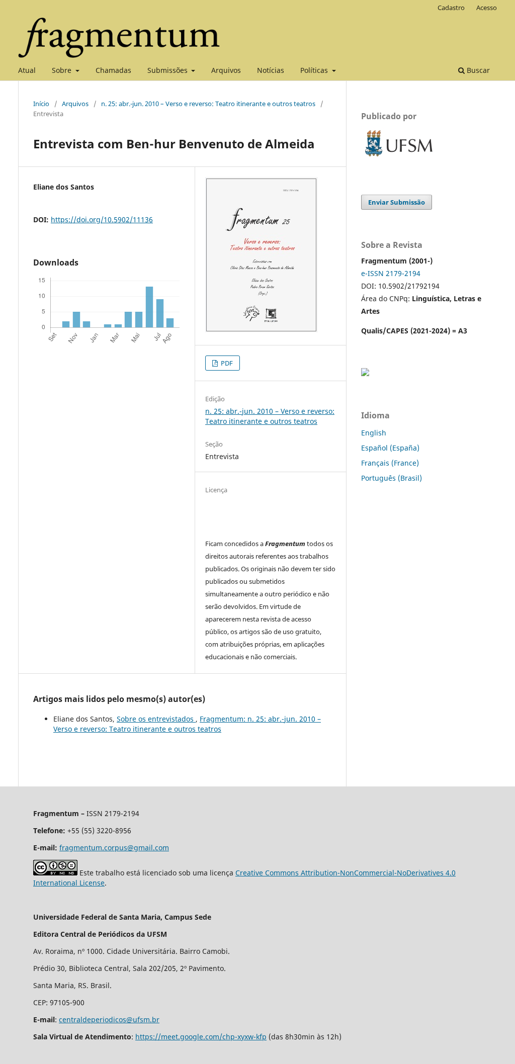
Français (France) (390, 463)
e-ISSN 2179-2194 (390, 273)
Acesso (486, 7)
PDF (226, 363)
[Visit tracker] (365, 373)
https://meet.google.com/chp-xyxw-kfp (201, 1036)
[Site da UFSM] (399, 157)
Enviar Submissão (396, 202)
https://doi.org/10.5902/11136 (102, 219)
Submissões (168, 70)
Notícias (270, 70)
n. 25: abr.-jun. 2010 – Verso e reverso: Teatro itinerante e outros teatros (208, 103)
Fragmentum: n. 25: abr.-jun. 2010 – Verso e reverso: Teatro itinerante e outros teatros (187, 724)
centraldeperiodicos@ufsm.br (109, 1019)
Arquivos (226, 70)
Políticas (315, 70)
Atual (27, 70)
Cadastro (451, 7)
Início (41, 103)
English (373, 432)
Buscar (477, 70)
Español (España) (390, 448)
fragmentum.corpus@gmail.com (114, 847)
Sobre (62, 70)
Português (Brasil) (391, 478)
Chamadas (113, 70)
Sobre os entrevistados (156, 719)
